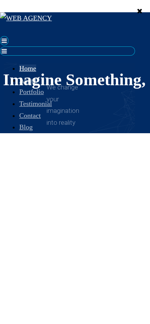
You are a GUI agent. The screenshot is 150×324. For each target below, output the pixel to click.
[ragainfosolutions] (26, 18)
